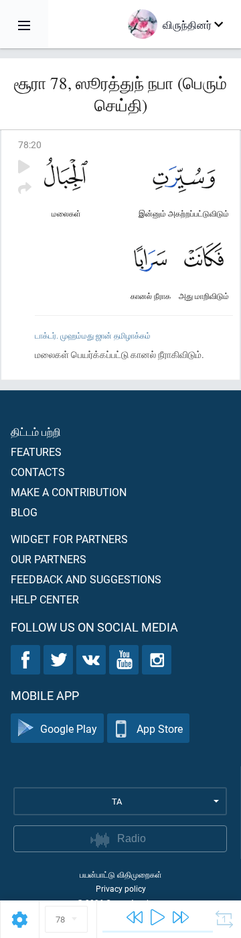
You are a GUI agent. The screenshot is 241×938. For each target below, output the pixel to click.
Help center (45, 599)
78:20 (30, 144)
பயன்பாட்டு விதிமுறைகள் (121, 874)
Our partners (48, 559)
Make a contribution (69, 492)
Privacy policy (121, 888)
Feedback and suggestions (86, 579)
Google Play (68, 728)
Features (36, 452)
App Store (160, 728)
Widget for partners (69, 539)
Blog (24, 512)
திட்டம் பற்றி (36, 431)
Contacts (38, 472)
